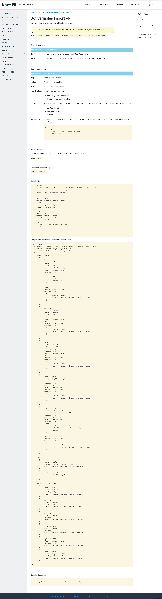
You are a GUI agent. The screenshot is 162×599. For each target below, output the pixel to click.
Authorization (142, 23)
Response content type (146, 26)
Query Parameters (144, 17)
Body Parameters (144, 20)
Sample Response (144, 37)
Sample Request (143, 29)
